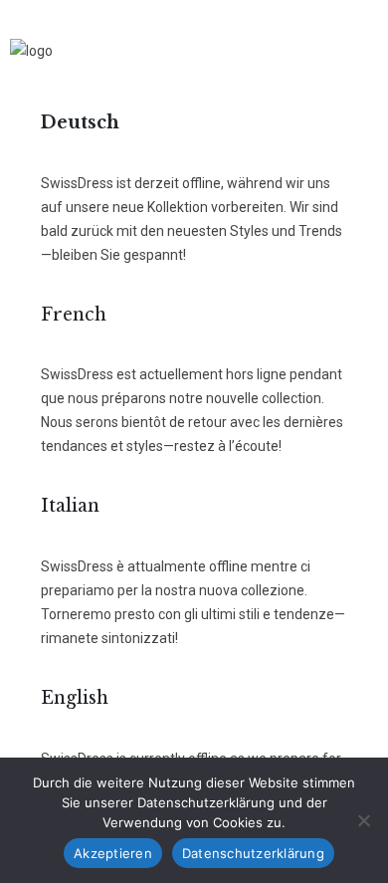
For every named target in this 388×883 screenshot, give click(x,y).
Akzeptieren (113, 853)
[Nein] (363, 820)
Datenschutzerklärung (253, 853)
